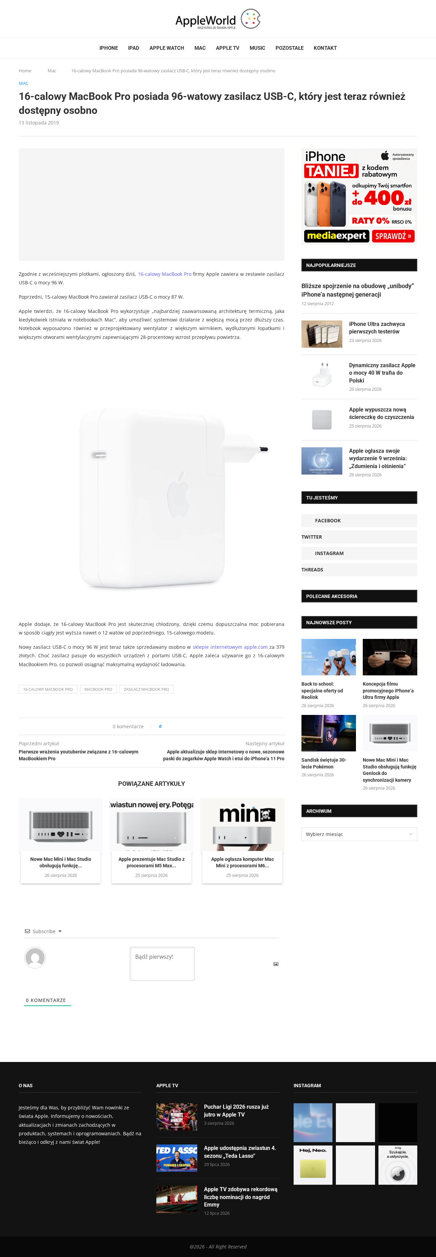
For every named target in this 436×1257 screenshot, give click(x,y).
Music (257, 48)
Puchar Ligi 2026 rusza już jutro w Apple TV (236, 1111)
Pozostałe (289, 48)
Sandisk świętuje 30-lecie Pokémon (324, 763)
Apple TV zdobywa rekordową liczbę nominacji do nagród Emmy (241, 1197)
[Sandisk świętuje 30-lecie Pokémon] (328, 733)
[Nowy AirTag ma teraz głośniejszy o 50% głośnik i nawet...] (398, 1165)
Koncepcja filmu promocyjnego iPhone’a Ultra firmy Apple (388, 690)
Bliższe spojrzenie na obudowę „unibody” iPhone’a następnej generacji (357, 290)
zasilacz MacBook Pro (146, 689)
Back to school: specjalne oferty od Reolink (322, 690)
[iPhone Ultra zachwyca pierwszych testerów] (321, 334)
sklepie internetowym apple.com (230, 647)
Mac (200, 48)
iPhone (108, 48)
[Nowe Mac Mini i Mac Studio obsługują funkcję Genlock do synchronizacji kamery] (61, 826)
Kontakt (325, 48)
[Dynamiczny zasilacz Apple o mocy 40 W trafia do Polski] (321, 375)
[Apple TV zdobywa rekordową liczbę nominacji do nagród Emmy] (176, 1199)
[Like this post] (165, 726)
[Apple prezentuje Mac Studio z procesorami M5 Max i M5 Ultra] (152, 826)
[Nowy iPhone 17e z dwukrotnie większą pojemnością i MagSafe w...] (355, 1165)
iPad (133, 48)
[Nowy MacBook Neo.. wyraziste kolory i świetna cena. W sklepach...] (313, 1165)
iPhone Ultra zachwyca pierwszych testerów (377, 328)
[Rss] (47, 18)
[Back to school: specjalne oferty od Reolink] (328, 657)
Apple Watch (167, 48)
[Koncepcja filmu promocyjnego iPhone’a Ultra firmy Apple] (390, 657)
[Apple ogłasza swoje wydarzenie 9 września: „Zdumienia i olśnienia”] (321, 461)
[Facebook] (21, 18)
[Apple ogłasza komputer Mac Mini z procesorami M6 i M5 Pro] (242, 826)
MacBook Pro (98, 689)
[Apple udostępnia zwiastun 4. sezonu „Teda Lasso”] (176, 1158)
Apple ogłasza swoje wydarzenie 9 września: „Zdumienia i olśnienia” (378, 458)
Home (25, 71)
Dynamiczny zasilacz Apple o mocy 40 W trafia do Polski (382, 373)
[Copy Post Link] (182, 726)
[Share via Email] (191, 726)
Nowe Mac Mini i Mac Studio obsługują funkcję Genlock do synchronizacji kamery (390, 770)
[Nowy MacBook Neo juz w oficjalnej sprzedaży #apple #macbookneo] (398, 1123)
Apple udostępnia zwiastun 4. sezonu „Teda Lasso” (240, 1152)
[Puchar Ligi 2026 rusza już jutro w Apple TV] (176, 1117)
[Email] (56, 18)
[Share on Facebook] (173, 726)
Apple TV (227, 48)
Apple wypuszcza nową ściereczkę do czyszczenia (381, 413)
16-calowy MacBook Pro (164, 274)
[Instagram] (34, 18)
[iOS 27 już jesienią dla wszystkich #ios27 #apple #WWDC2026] (355, 1123)
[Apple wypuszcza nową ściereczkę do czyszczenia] (321, 419)
